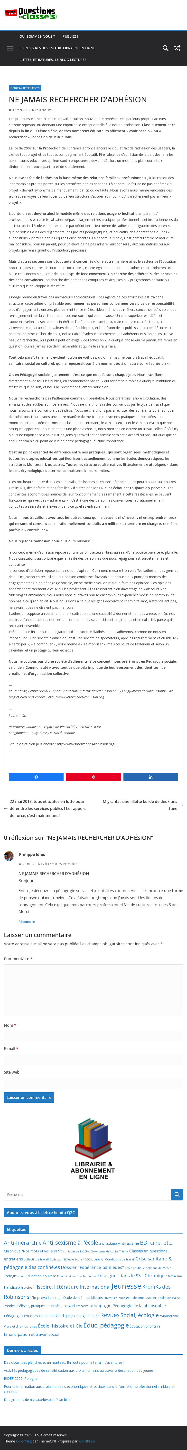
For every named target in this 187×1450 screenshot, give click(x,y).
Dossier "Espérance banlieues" (92, 1267)
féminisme (175, 1276)
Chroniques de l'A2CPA (75, 1251)
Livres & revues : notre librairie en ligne (57, 48)
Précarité (82, 1306)
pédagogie (100, 1305)
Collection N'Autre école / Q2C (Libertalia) (77, 1259)
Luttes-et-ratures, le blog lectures (52, 59)
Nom (10, 1025)
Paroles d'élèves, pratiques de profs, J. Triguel (39, 1305)
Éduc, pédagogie (106, 1325)
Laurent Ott (43, 110)
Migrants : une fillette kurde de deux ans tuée (140, 805)
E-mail (11, 1048)
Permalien (70, 864)
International (95, 1286)
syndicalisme (169, 1316)
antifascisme (108, 1244)
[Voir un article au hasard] (177, 48)
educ (21, 1276)
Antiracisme (128, 1243)
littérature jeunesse (117, 1298)
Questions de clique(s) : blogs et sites (69, 1315)
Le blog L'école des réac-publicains (75, 1297)
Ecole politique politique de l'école (148, 1268)
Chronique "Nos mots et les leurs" (31, 1251)
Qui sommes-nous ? (37, 36)
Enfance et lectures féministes (76, 1276)
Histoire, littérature (56, 1286)
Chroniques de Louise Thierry (109, 1251)
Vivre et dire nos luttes (20, 1326)
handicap (12, 1287)
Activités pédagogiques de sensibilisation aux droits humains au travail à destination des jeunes (79, 1370)
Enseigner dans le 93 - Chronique (132, 1275)
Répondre (27, 921)
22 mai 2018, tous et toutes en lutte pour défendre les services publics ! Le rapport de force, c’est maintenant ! (48, 808)
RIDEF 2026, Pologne (20, 1378)
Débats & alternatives (25, 88)
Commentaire (18, 958)
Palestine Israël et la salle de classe (156, 1298)
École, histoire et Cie (60, 1326)
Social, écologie (140, 1315)
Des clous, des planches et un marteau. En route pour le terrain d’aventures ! (64, 1362)
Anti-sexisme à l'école (70, 1242)
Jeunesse (126, 1286)
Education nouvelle (40, 1275)
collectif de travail (36, 1259)
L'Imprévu (38, 1297)
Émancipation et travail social (31, 1334)
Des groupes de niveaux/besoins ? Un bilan (37, 1399)
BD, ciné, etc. (156, 1242)
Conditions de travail (120, 1259)
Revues (110, 1315)
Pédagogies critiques (21, 1315)
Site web (11, 1072)
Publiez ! (70, 36)
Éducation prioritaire (145, 1326)
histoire (26, 1287)
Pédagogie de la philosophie (139, 1305)
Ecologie (10, 1276)
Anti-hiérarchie (23, 1242)
